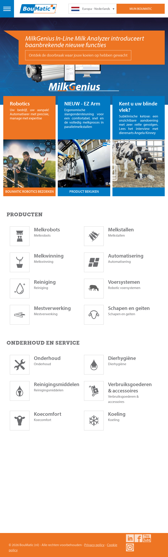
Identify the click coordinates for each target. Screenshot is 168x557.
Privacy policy (94, 545)
